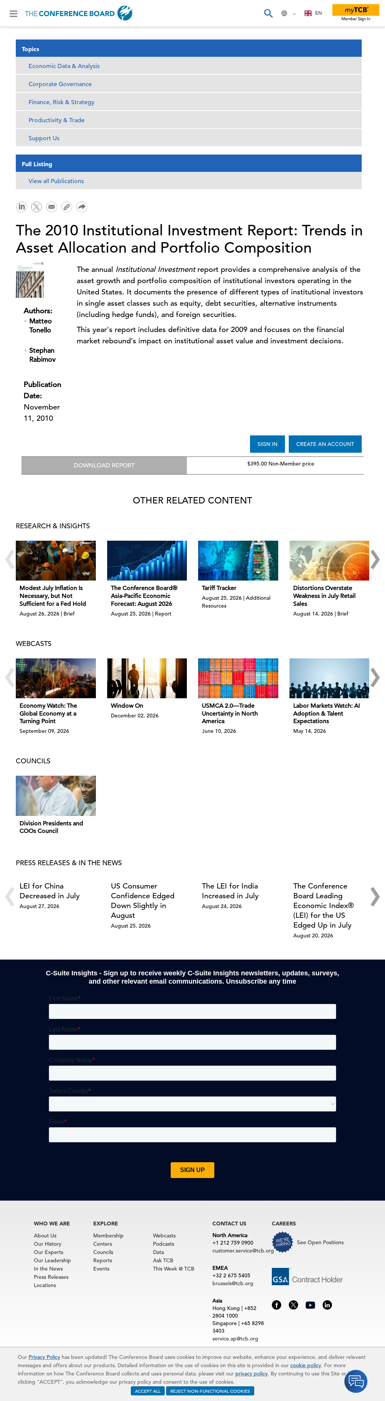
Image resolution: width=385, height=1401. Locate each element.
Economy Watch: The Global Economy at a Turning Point (48, 713)
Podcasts (163, 1243)
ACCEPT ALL (148, 1391)
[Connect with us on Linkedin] (327, 1304)
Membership (108, 1235)
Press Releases (51, 1277)
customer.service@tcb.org (243, 1250)
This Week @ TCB (173, 1268)
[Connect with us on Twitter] (293, 1304)
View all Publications (56, 181)
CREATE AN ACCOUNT (325, 444)
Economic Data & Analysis (64, 66)
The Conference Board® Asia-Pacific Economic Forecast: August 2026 (144, 596)
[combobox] (313, 13)
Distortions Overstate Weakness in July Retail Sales (324, 596)
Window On (127, 706)
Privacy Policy (44, 1357)
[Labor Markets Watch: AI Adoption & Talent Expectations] (330, 678)
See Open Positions (320, 1242)
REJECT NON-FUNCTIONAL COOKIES (210, 1391)
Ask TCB (163, 1260)
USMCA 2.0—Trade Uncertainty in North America (230, 713)
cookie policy (305, 1365)
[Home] (79, 13)
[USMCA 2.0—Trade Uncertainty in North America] (238, 678)
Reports (102, 1260)
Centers (102, 1243)
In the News (48, 1268)
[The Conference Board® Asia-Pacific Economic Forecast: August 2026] (147, 561)
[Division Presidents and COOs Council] (56, 796)
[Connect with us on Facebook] (276, 1304)
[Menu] (13, 13)
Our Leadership (52, 1260)
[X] (36, 206)
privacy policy (251, 1373)
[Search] (268, 13)
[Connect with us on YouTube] (310, 1304)
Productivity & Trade (57, 120)
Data (158, 1252)
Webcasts (164, 1235)
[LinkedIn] (21, 206)
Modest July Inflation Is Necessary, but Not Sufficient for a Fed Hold (53, 596)
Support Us (44, 138)
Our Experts (48, 1252)
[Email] (51, 206)
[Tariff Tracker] (238, 561)
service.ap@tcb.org (235, 1338)
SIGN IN (267, 444)
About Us (45, 1235)
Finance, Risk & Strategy (61, 102)
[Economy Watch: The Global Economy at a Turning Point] (56, 678)
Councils (103, 1252)
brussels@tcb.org (232, 1283)
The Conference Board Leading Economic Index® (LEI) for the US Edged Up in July (323, 905)
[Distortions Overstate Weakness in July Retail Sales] (330, 561)
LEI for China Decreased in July (50, 891)
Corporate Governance (60, 84)
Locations (45, 1285)
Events (101, 1268)
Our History (47, 1243)
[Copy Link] (66, 206)
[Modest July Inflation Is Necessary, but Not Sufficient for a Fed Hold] (56, 561)
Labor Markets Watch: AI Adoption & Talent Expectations (326, 713)
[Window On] (147, 678)
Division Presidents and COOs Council (51, 827)
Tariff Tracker (219, 588)
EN (318, 13)
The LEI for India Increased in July (230, 891)
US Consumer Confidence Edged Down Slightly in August (142, 900)
